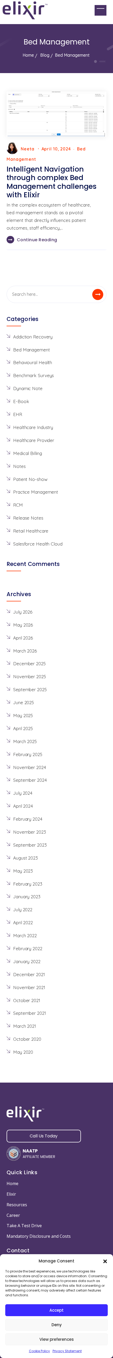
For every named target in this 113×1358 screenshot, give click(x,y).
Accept (56, 1310)
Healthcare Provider (33, 440)
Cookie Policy (39, 1351)
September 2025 (30, 689)
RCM (18, 505)
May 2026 (23, 625)
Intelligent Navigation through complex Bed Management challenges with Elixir (52, 182)
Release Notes (28, 518)
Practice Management (35, 492)
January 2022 (26, 961)
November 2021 (29, 987)
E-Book (21, 401)
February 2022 (27, 948)
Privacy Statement (67, 1351)
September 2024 (30, 780)
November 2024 (29, 767)
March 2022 (25, 935)
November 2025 (29, 676)
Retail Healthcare (30, 531)
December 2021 (29, 974)
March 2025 (25, 741)
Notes (19, 466)
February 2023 (27, 884)
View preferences (56, 1339)
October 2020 (27, 1039)
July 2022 (22, 909)
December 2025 (29, 663)
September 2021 (29, 1013)
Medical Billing (27, 453)
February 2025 (27, 754)
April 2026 (23, 638)
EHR (17, 414)
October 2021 (26, 1000)
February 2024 (27, 819)
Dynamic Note (28, 388)
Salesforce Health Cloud (38, 544)
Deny (57, 1325)
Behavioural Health (32, 362)
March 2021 (24, 1026)
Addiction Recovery (33, 337)
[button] (105, 1260)
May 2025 (23, 715)
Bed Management (31, 349)
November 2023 (29, 832)
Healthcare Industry (33, 427)
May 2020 (23, 1052)
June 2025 (23, 702)
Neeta (27, 148)
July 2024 (22, 793)
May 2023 (23, 871)
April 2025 (23, 728)
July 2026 (22, 612)
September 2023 (30, 845)
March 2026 (25, 651)
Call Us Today (44, 1136)
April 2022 (23, 922)
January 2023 (26, 896)
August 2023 (25, 858)
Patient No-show (30, 479)
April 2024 (23, 806)
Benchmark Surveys (33, 375)
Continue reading (37, 240)
